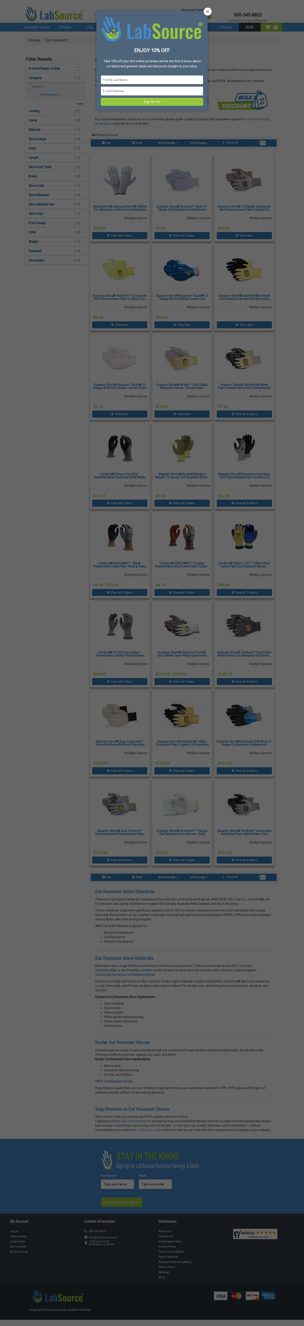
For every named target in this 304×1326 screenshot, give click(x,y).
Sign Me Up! (152, 102)
